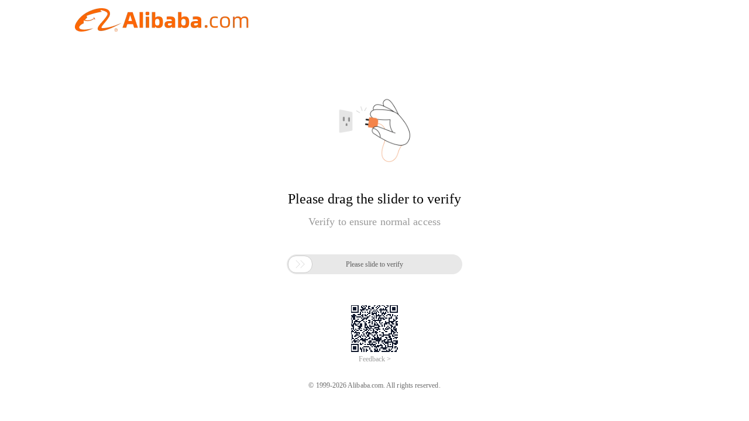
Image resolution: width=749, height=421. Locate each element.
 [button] (300, 264)
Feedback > (375, 359)
